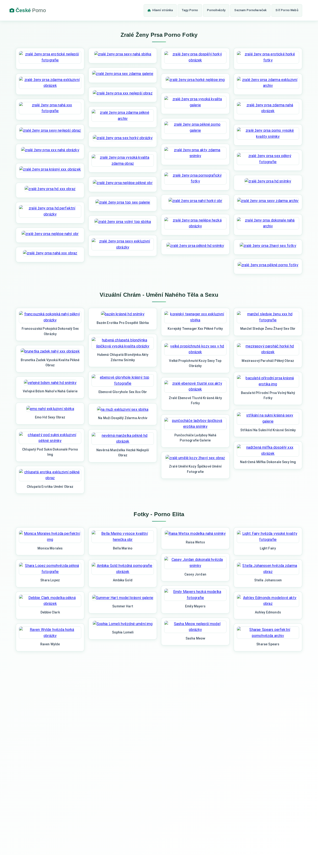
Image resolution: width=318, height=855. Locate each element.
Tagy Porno (190, 10)
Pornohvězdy (216, 10)
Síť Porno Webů (286, 10)
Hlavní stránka (162, 10)
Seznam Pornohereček (250, 10)
